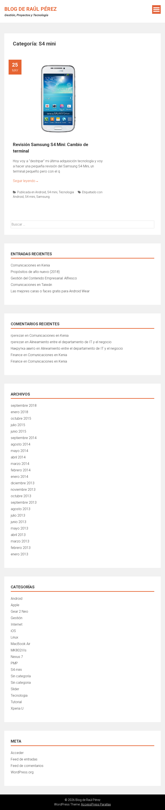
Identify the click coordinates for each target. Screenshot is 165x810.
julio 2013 (18, 515)
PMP (14, 663)
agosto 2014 (20, 444)
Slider (15, 689)
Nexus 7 (17, 657)
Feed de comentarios (27, 766)
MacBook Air (20, 644)
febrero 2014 (21, 470)
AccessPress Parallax (96, 804)
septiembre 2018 (24, 405)
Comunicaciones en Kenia (30, 265)
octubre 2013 (21, 496)
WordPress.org (22, 772)
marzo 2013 (20, 541)
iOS (13, 631)
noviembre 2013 (23, 490)
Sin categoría (21, 676)
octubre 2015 (21, 418)
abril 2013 (18, 535)
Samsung (43, 196)
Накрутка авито (23, 348)
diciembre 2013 (22, 483)
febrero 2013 (21, 548)
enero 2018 (19, 412)
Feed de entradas (24, 759)
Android (40, 192)
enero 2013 (19, 554)
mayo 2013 (19, 528)
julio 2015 (18, 425)
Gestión (16, 618)
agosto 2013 (20, 509)
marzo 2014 (20, 464)
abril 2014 (18, 457)
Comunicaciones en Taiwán (31, 285)
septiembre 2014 (24, 438)
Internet (16, 624)
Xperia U (17, 708)
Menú (156, 9)
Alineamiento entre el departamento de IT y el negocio (70, 342)
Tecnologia (66, 192)
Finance (17, 355)
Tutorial (16, 702)
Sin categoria (21, 683)
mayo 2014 (19, 451)
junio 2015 (18, 431)
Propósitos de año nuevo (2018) (35, 272)
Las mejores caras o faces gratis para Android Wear (50, 291)
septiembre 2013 (24, 502)
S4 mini (52, 192)
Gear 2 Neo (19, 611)
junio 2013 (18, 522)
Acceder (17, 753)
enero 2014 (19, 477)
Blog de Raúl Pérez (30, 9)
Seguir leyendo (26, 181)
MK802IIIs (18, 650)
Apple (15, 605)
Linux (14, 637)
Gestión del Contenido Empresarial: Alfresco (44, 278)
